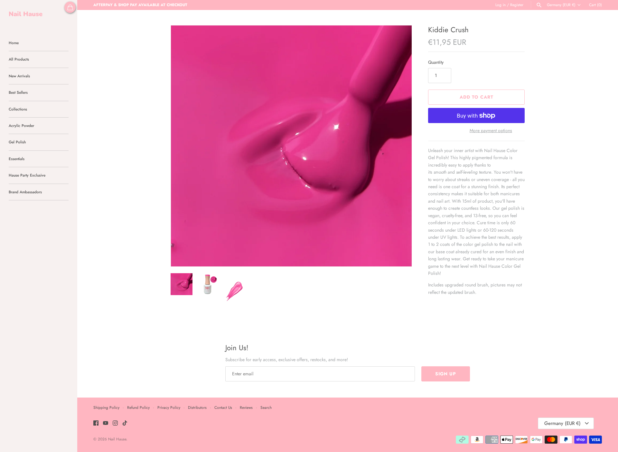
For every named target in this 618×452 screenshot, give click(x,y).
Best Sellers (18, 92)
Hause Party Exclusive (27, 175)
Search (266, 407)
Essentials (16, 158)
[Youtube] (105, 423)
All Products (19, 59)
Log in (500, 4)
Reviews (246, 407)
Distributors (197, 407)
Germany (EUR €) (561, 5)
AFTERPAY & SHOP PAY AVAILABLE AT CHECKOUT (140, 4)
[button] (398, 146)
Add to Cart (476, 97)
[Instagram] (115, 423)
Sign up (445, 373)
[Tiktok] (124, 423)
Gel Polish (17, 142)
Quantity (436, 62)
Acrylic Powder (21, 125)
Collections (18, 109)
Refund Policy (138, 407)
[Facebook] (95, 423)
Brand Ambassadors (25, 192)
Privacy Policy (168, 407)
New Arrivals (19, 76)
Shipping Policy (106, 407)
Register (516, 4)
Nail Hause (117, 439)
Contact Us (223, 407)
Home (14, 42)
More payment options (491, 131)
